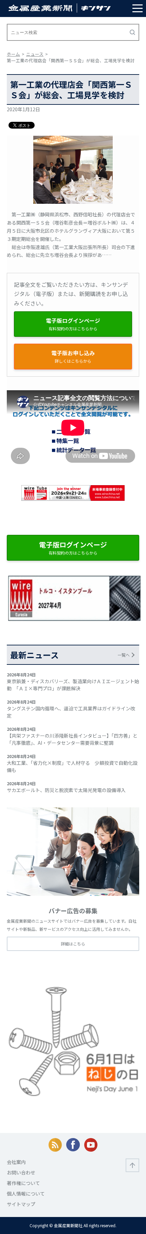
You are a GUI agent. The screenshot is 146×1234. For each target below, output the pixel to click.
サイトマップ (21, 1204)
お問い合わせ (21, 1172)
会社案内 (16, 1161)
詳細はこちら (73, 944)
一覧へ (123, 655)
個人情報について (26, 1193)
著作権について (23, 1183)
